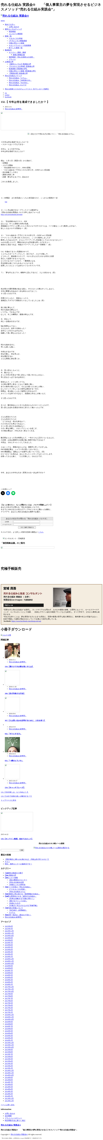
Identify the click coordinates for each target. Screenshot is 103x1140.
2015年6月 (9, 1057)
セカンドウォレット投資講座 (20, 45)
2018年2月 (9, 982)
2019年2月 (9, 954)
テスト (7, 862)
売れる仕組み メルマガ (17, 85)
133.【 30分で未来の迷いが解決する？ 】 (16, 796)
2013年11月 (9, 1101)
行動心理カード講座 (16, 43)
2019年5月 (9, 947)
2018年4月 (9, 977)
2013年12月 (9, 1098)
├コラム (12, 913)
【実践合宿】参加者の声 (18, 73)
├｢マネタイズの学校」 (17, 889)
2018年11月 (9, 961)
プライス (12, 59)
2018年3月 (9, 980)
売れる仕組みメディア (13, 76)
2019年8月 (9, 940)
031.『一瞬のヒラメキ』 (14, 761)
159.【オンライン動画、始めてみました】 (17, 839)
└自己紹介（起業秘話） (18, 910)
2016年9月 (9, 1022)
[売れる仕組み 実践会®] (15, 15)
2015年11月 (9, 1045)
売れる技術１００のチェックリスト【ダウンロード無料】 (27, 89)
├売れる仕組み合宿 (16, 882)
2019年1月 (9, 957)
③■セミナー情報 (11, 878)
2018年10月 (9, 963)
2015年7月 (9, 1054)
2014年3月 (9, 1091)
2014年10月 (9, 1075)
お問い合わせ (14, 27)
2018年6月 (9, 973)
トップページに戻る (8, 800)
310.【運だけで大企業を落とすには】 (19, 667)
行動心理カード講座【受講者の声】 (22, 71)
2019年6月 (9, 945)
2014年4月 (9, 1089)
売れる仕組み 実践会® (11, 1125)
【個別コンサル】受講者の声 (20, 64)
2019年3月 (9, 952)
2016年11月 (9, 1017)
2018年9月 (9, 966)
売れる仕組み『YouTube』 (19, 83)
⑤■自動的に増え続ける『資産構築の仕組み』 (22, 894)
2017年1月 (9, 1012)
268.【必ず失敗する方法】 (15, 693)
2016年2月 (9, 1038)
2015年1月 (9, 1068)
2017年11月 (9, 989)
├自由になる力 (14, 903)
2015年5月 (9, 1059)
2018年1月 (9, 984)
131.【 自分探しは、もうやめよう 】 (15, 792)
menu (3, 21)
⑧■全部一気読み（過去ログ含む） (18, 915)
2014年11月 (9, 1073)
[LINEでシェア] (13, 493)
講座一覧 (8, 36)
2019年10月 (9, 936)
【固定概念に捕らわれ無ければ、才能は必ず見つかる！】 (27, 859)
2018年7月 (9, 970)
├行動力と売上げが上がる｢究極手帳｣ (23, 906)
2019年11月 (9, 933)
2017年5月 (9, 1003)
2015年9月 (9, 1050)
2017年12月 (9, 987)
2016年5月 (9, 1031)
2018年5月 (9, 975)
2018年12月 (9, 959)
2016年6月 (9, 1029)
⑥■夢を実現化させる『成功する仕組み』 (21, 896)
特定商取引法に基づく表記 (15, 1120)
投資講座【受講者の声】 (18, 69)
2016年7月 (9, 1026)
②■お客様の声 (10, 875)
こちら (41, 532)
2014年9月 (9, 1077)
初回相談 (12, 31)
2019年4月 (9, 950)
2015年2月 (9, 1066)
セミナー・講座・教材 (17, 52)
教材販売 (8, 50)
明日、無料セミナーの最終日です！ (18, 864)
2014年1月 (9, 1096)
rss (6, 93)
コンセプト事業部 (16, 34)
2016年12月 (9, 1015)
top (6, 202)
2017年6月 (9, 1001)
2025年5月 (9, 929)
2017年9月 (9, 994)
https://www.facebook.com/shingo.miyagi (26, 621)
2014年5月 (9, 1087)
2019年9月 (9, 938)
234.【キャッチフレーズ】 (15, 787)
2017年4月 (9, 1005)
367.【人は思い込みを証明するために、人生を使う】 (25, 720)
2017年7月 (9, 998)
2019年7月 (9, 943)
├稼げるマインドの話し (18, 901)
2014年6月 (9, 1084)
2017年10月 (9, 991)
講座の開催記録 (19, 55)
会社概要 (8, 1116)
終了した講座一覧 (16, 48)
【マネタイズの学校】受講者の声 (22, 66)
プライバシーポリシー (13, 1118)
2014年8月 (9, 1080)
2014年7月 (9, 1082)
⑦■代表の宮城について (14, 908)
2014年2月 (9, 1094)
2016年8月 (9, 1024)
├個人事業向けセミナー (18, 880)
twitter (7, 95)
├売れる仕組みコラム (17, 892)
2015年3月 (9, 1064)
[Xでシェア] (3, 493)
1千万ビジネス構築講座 (18, 41)
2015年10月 (9, 1047)
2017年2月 (9, 1010)
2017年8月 (9, 996)
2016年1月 (9, 1040)
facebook (8, 97)
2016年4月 (9, 1033)
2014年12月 (9, 1071)
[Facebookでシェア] (8, 493)
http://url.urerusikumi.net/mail (11, 214)
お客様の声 (9, 62)
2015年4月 (9, 1061)
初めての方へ (10, 24)
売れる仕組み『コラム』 (18, 78)
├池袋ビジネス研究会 (17, 885)
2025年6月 (9, 926)
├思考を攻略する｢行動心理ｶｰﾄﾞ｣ (21, 899)
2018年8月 (9, 968)
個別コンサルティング (13, 29)
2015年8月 (9, 1052)
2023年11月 (9, 931)
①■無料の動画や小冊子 (14, 873)
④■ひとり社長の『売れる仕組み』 (18, 887)
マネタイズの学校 (16, 38)
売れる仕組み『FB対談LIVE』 (20, 80)
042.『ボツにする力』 (13, 734)
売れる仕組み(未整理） (14, 109)
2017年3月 (9, 1008)
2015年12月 (9, 1043)
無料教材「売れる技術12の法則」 (22, 57)
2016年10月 (9, 1019)
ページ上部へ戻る (7, 1105)
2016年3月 (9, 1036)
